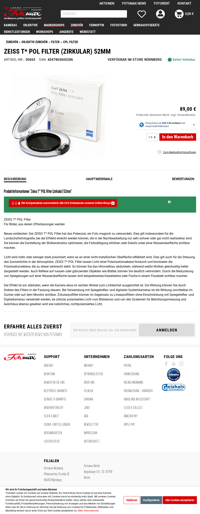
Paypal (128, 366)
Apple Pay (129, 425)
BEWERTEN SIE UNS (54, 382)
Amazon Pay (131, 416)
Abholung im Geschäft (137, 399)
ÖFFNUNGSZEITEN (93, 374)
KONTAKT (184, 3)
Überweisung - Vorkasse (138, 391)
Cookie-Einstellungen (57, 425)
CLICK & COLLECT (133, 408)
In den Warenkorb (177, 137)
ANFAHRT (89, 366)
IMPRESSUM (90, 433)
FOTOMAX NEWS (134, 3)
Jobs (87, 408)
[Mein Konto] (160, 14)
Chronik (88, 399)
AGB (86, 416)
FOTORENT (162, 3)
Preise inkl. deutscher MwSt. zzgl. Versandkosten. (166, 114)
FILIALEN (88, 391)
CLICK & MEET (51, 416)
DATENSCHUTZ (92, 441)
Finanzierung (131, 374)
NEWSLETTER (91, 425)
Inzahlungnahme (133, 382)
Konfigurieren (151, 500)
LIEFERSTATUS (52, 441)
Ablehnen (132, 500)
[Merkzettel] (142, 14)
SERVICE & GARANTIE (55, 399)
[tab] (15, 178)
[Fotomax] (28, 13)
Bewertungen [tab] (183, 179)
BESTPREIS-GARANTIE (55, 391)
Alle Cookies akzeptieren (179, 500)
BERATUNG (49, 374)
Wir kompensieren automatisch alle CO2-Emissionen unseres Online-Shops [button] (66, 203)
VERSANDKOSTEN (53, 433)
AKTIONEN (106, 3)
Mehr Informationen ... (89, 510)
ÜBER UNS (89, 382)
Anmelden (166, 330)
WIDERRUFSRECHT (54, 408)
